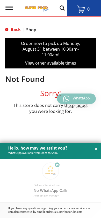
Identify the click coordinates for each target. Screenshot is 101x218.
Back (15, 29)
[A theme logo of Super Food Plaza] (35, 7)
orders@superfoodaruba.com (64, 212)
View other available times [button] (50, 63)
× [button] (96, 149)
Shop (31, 30)
